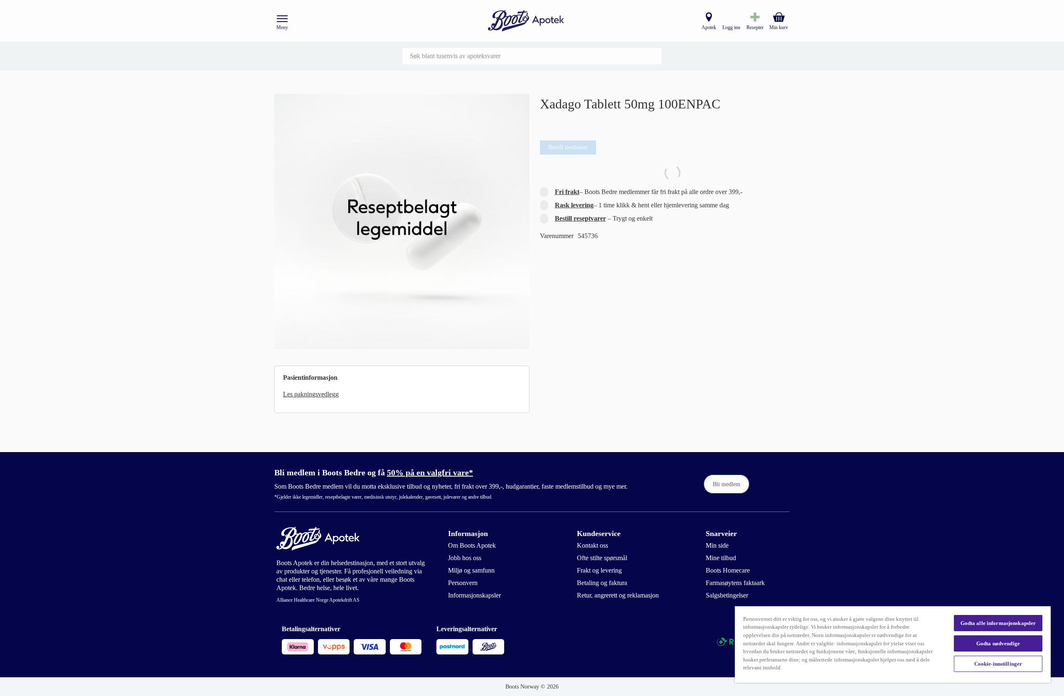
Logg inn (731, 27)
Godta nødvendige (998, 643)
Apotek (709, 27)
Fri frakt (567, 191)
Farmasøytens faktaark (735, 582)
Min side (717, 545)
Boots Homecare (728, 570)
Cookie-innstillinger (998, 664)
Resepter (755, 27)
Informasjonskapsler (474, 595)
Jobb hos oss (464, 557)
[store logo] (526, 21)
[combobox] (532, 56)
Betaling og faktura (602, 582)
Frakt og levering (599, 570)
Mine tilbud (721, 557)
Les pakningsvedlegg (311, 394)
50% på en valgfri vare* (430, 472)
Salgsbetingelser (727, 595)
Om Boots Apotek (472, 545)
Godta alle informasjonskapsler (998, 623)
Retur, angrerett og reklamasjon (618, 595)
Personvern (463, 582)
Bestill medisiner (568, 147)
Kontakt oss (592, 545)
